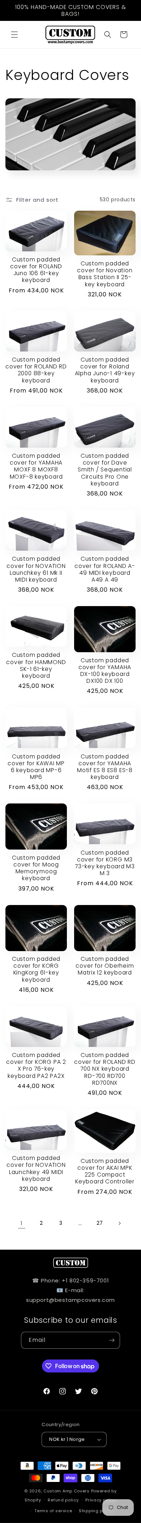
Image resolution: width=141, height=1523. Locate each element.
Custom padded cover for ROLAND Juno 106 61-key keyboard (36, 270)
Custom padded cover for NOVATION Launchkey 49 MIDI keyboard (36, 1168)
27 (100, 1223)
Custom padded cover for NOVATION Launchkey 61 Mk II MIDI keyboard (36, 569)
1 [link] (22, 1223)
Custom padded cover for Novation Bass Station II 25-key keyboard (104, 274)
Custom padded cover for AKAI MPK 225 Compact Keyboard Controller (104, 1171)
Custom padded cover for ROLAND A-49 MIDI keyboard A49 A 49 (104, 569)
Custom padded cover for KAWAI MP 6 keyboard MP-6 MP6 (36, 767)
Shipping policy (96, 1511)
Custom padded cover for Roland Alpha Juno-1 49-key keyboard (105, 370)
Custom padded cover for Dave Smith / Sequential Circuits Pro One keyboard (105, 469)
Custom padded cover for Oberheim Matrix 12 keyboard (105, 965)
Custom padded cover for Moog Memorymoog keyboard (36, 868)
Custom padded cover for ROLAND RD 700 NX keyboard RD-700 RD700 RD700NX (105, 1069)
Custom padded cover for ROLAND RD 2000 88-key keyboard (36, 370)
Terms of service (53, 1511)
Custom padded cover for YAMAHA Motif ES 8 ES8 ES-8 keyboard (105, 767)
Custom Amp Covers (66, 1491)
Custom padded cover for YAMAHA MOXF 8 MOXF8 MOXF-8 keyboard (36, 466)
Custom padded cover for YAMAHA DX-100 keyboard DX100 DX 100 (104, 671)
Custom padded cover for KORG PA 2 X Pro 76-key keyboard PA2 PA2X (36, 1065)
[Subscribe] (112, 1340)
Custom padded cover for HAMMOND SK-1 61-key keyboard (36, 665)
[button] (14, 34)
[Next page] (119, 1223)
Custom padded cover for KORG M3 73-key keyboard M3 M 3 (105, 863)
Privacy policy (100, 1500)
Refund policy (63, 1500)
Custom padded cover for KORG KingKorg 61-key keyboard (36, 969)
